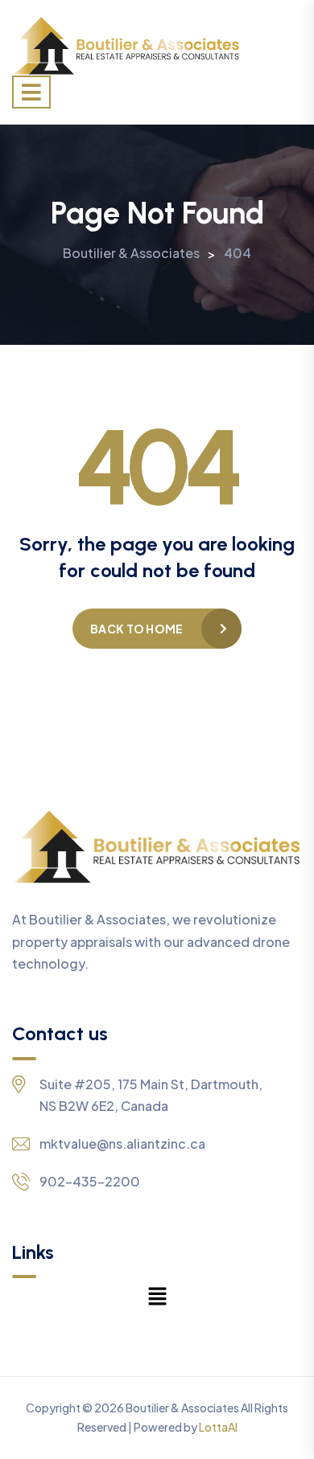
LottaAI (218, 1427)
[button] (157, 1295)
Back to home (136, 628)
